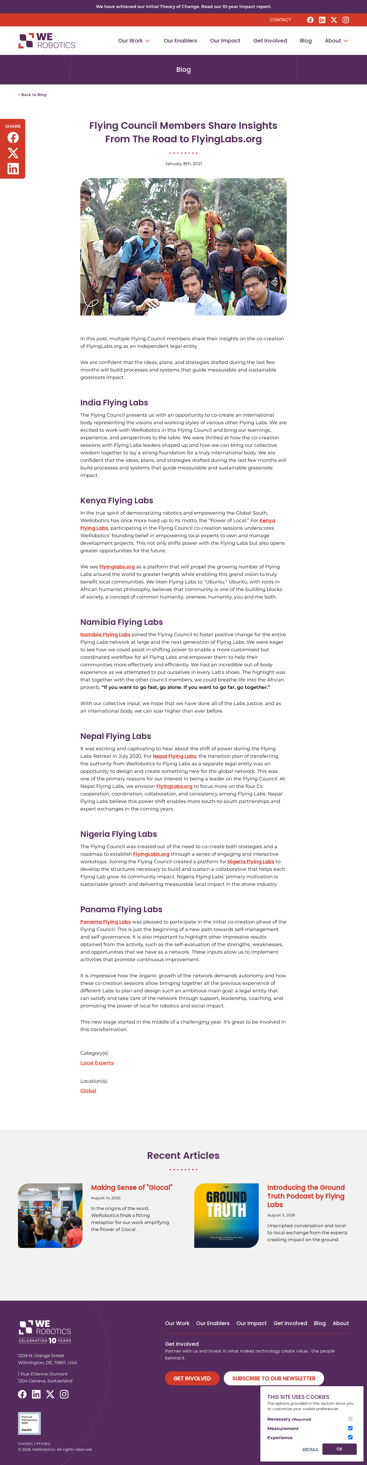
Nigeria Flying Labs (251, 861)
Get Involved (270, 40)
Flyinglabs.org (117, 566)
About (334, 40)
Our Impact (225, 40)
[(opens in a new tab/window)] (310, 20)
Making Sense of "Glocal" (131, 1187)
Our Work (131, 40)
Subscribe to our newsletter (273, 1378)
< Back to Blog (32, 94)
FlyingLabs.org (174, 786)
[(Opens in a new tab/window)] (183, 1423)
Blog (306, 40)
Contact (280, 19)
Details (310, 1449)
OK (339, 1449)
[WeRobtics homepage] (46, 41)
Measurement (283, 1428)
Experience (280, 1437)
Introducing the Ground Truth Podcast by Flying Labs (306, 1196)
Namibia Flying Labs (105, 634)
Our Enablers (180, 40)
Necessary (289, 1419)
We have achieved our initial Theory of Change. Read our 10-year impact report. (183, 6)
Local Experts (97, 1063)
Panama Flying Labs (105, 921)
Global (88, 1091)
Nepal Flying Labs (174, 756)
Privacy (44, 1443)
